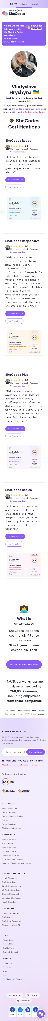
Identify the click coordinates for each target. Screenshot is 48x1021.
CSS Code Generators (11, 921)
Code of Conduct (10, 952)
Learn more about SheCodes (24, 664)
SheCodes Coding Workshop (26, 108)
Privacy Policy (8, 940)
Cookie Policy (9, 948)
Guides (5, 820)
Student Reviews (9, 812)
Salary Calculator (9, 824)
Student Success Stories (12, 816)
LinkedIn (34, 995)
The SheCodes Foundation (14, 979)
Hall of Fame (7, 843)
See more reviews (18, 152)
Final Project (12, 187)
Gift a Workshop (9, 851)
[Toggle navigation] (42, 13)
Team (5, 975)
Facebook (25, 1000)
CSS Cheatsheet (9, 882)
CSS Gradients (8, 917)
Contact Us (7, 963)
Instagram (16, 995)
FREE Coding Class (10, 808)
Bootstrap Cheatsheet (11, 898)
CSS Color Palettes (10, 913)
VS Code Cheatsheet (11, 890)
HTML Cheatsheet (9, 878)
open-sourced (30, 765)
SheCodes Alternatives (11, 828)
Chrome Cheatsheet (10, 894)
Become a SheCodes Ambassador (16, 863)
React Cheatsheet (9, 902)
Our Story (7, 967)
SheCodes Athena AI (11, 925)
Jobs (5, 971)
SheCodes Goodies (10, 855)
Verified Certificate (15, 180)
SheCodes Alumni (9, 839)
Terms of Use (8, 944)
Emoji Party (6, 859)
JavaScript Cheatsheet (11, 886)
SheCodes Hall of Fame (32, 112)
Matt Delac (7, 765)
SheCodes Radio (9, 847)
